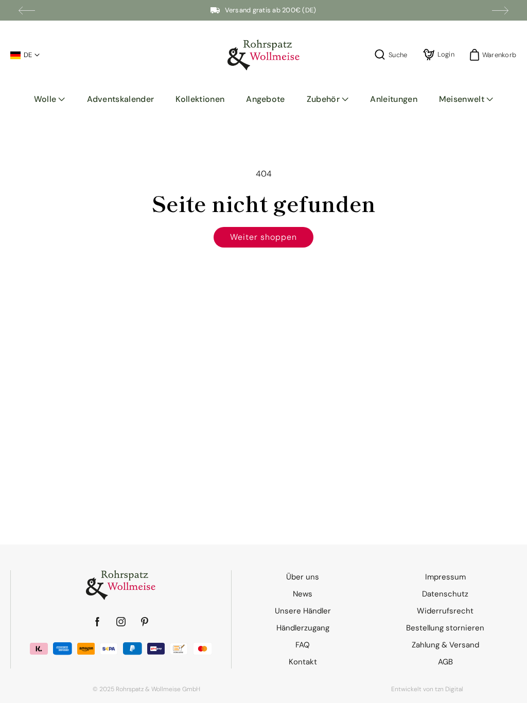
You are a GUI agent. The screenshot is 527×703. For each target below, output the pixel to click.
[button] (49, 99)
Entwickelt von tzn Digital (427, 689)
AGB (445, 662)
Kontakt (303, 662)
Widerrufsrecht (445, 611)
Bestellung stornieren (445, 628)
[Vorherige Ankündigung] (26, 10)
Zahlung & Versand (445, 645)
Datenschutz (445, 594)
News (302, 594)
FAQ (302, 645)
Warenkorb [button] (496, 54)
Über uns (302, 577)
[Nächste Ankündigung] (500, 10)
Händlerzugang (302, 628)
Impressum (445, 577)
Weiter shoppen (263, 237)
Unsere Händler (303, 611)
